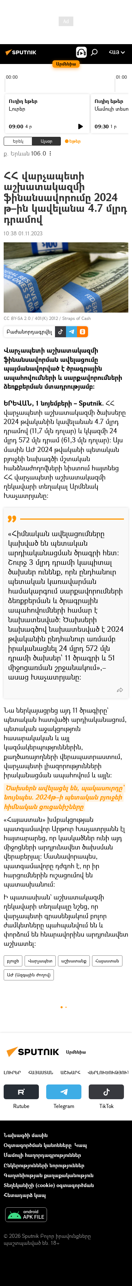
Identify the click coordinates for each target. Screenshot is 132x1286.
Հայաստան (107, 961)
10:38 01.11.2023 (23, 233)
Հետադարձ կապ (25, 1194)
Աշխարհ (70, 1072)
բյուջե (13, 961)
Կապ (80, 1144)
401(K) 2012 (46, 318)
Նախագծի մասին (26, 1135)
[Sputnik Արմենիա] (22, 54)
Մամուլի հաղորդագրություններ (42, 1154)
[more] (120, 690)
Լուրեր (17, 108)
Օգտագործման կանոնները (38, 1144)
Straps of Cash (76, 318)
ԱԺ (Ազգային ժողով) (29, 975)
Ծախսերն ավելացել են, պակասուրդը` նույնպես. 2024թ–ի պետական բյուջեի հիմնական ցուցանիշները (64, 797)
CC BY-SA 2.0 (17, 318)
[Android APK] (26, 1215)
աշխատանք (74, 961)
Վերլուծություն (109, 1072)
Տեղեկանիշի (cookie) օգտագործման (49, 1185)
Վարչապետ (40, 961)
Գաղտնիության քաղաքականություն (49, 1175)
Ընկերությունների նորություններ (44, 1165)
